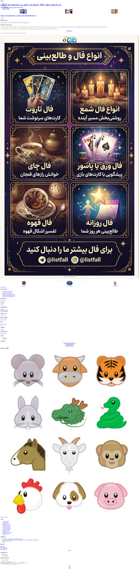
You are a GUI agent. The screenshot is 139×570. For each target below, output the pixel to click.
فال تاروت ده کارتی (6, 530)
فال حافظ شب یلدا (3, 548)
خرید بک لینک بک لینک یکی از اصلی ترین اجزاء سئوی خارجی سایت (18, 15)
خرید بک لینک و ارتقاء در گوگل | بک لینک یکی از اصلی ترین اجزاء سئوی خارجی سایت (30, 5)
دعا (1, 325)
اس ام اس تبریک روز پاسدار (8, 291)
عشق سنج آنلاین (3, 333)
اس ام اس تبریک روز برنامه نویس (9, 294)
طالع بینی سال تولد (3, 516)
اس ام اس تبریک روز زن (7, 292)
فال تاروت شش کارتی (7, 528)
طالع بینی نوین (5, 555)
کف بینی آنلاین (3, 315)
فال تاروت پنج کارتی (6, 527)
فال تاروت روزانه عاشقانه (7, 532)
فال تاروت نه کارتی (6, 529)
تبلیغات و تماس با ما (6, 9)
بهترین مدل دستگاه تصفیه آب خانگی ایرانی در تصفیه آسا (13, 538)
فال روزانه (4, 6)
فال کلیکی (2, 329)
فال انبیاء (2, 304)
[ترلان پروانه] (68, 13)
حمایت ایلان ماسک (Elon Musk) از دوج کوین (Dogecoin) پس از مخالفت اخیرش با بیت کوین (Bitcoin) (20, 539)
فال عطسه (5, 554)
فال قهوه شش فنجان (4, 311)
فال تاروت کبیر (5, 522)
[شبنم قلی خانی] (114, 13)
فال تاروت (4, 534)
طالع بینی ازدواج (3, 319)
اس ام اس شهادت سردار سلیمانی (9, 295)
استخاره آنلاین (2, 300)
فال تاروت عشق (6, 531)
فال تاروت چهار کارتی (6, 526)
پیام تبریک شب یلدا (3, 549)
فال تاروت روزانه (6, 521)
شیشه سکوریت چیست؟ (7, 540)
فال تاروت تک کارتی (6, 524)
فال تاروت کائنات (6, 523)
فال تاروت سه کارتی (6, 525)
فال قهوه (2, 309)
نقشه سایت (15, 563)
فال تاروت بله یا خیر (6, 533)
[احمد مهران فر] (23, 13)
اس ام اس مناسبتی (6, 8)
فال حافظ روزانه (3, 547)
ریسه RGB (5, 337)
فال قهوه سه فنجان (3, 310)
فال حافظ (2, 546)
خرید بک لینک (69, 30)
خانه (3, 2)
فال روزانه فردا (5, 559)
